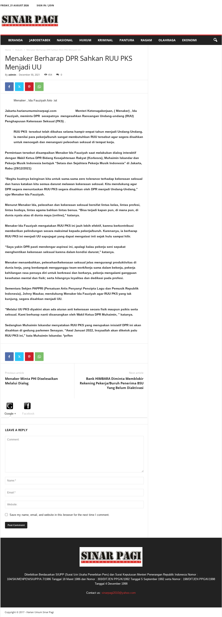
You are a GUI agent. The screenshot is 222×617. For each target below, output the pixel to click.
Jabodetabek (39, 40)
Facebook (28, 413)
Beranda (15, 40)
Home (8, 49)
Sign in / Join (45, 5)
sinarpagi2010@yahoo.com (119, 592)
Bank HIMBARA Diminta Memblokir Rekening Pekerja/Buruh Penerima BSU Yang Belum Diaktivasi (112, 383)
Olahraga (167, 40)
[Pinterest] (29, 86)
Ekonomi (189, 40)
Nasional (65, 40)
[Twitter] (19, 86)
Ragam (146, 40)
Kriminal (105, 40)
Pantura (126, 40)
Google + (10, 413)
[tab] (10, 408)
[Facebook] (9, 86)
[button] (215, 40)
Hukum (85, 40)
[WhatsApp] (39, 86)
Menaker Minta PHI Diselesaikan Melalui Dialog (31, 380)
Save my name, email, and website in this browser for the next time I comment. (59, 514)
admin (12, 74)
